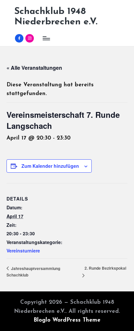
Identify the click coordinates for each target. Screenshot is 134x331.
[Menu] (46, 38)
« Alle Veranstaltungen (34, 67)
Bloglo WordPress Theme (67, 320)
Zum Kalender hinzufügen (50, 166)
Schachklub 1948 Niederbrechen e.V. (56, 17)
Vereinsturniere (23, 250)
